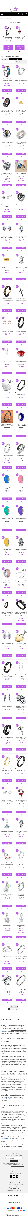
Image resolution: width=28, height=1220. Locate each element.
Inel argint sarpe (7, 956)
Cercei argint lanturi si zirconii (21, 675)
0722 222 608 (15, 1188)
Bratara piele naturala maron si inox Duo (7, 613)
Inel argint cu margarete (21, 894)
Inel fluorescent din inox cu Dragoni (21, 142)
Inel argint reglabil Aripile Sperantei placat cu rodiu (21, 79)
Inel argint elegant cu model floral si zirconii (7, 456)
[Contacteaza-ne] (18, 14)
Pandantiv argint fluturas (21, 926)
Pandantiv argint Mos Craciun (21, 800)
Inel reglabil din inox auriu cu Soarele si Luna (21, 110)
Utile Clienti (13, 1199)
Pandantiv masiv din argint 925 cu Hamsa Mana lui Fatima (21, 706)
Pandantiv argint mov (21, 518)
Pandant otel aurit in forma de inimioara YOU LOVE (21, 644)
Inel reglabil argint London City (7, 988)
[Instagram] (17, 1176)
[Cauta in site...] (26, 14)
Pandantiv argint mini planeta (7, 832)
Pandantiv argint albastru (7, 487)
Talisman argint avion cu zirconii (21, 268)
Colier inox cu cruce (7, 361)
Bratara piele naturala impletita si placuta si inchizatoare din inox (21, 613)
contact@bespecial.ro (15, 1190)
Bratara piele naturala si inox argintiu (21, 769)
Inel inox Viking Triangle (7, 142)
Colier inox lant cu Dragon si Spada (21, 738)
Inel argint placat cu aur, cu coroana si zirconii (7, 769)
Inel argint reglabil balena (21, 863)
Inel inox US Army (21, 204)
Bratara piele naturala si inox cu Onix (21, 393)
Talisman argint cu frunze (21, 236)
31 (16, 1009)
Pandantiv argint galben (7, 550)
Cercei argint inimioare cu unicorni (7, 644)
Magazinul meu (13, 1196)
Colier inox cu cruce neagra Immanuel (21, 299)
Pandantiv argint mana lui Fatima (21, 550)
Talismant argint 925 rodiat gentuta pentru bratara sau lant (7, 863)
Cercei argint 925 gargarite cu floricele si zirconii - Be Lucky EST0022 (7, 236)
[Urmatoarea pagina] (19, 1009)
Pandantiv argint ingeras (7, 926)
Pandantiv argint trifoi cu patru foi (7, 894)
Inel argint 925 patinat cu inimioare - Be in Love (21, 988)
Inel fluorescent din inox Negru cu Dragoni (21, 174)
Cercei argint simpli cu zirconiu (7, 205)
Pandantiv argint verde (7, 518)
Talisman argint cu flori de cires (21, 832)
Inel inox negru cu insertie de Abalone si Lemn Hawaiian (7, 110)
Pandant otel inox (7, 393)
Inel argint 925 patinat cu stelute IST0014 (21, 957)
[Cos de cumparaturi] (22, 14)
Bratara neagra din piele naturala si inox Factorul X (7, 675)
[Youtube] (14, 1176)
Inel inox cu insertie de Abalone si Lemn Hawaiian (7, 79)
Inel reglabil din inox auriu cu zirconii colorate (7, 268)
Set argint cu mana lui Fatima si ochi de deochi (21, 581)
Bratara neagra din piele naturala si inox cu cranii (7, 299)
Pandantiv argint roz (21, 487)
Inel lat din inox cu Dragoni (21, 456)
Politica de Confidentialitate (17, 1166)
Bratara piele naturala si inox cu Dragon (8, 37)
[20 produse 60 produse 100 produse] (5, 59)
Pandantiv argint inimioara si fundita (19, 37)
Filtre (16, 59)
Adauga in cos (20, 48)
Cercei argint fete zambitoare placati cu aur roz (7, 330)
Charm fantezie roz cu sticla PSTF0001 (7, 581)
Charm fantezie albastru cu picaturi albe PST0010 (21, 425)
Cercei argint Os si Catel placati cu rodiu (7, 800)
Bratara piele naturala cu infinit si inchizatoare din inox (7, 738)
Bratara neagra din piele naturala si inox (21, 330)
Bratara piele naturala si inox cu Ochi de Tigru (7, 425)
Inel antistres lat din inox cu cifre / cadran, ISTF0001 (7, 174)
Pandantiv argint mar (21, 361)
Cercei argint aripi (7, 706)
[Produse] (2, 14)
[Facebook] (11, 1176)
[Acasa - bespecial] (14, 9)
